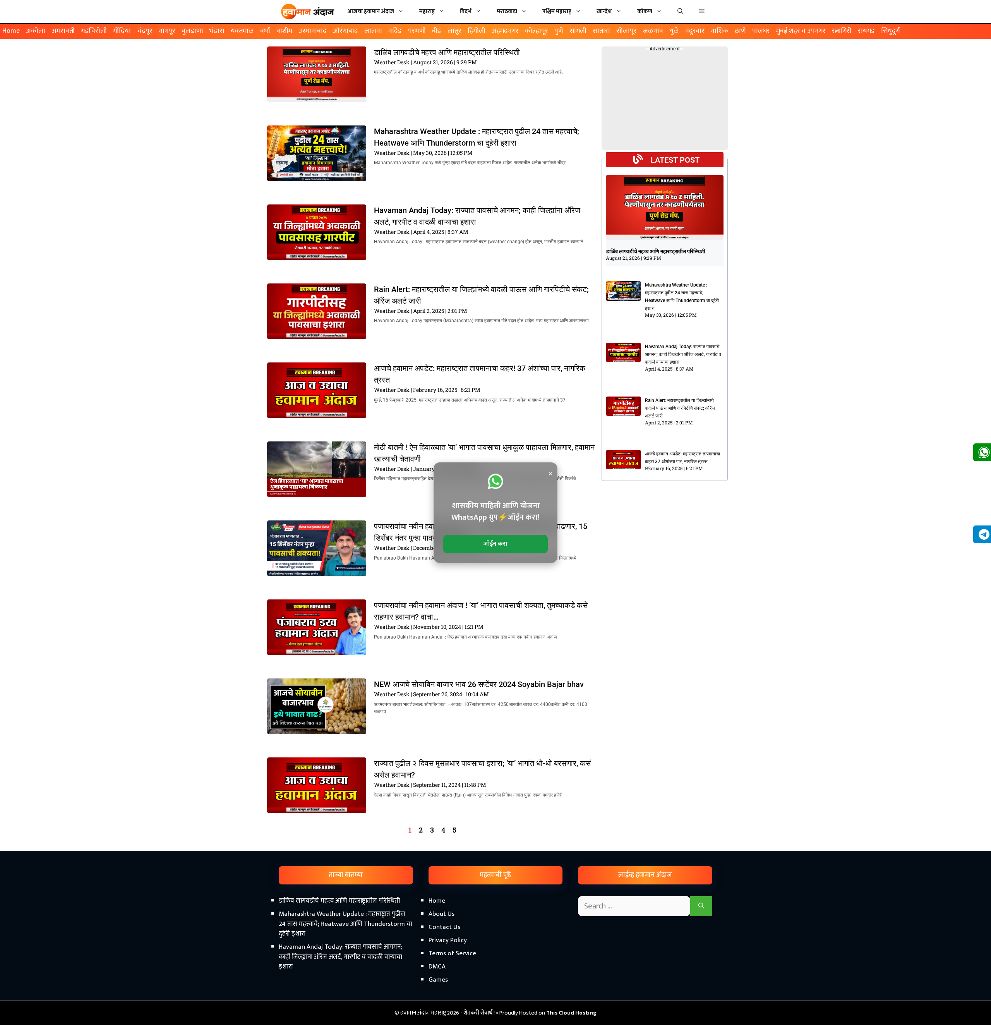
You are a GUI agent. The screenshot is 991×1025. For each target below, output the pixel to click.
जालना (373, 31)
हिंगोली (476, 31)
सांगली (577, 31)
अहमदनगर (505, 31)
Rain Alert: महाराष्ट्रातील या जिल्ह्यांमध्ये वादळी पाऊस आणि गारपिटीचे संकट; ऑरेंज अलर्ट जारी (680, 408)
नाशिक (720, 31)
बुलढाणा (192, 31)
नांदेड (395, 31)
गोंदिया (122, 31)
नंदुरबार (695, 31)
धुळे (674, 31)
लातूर (454, 31)
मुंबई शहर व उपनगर (801, 31)
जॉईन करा (495, 544)
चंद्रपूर (145, 31)
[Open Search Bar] (680, 11)
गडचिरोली (94, 31)
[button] (701, 11)
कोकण (644, 11)
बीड (436, 31)
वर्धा (265, 31)
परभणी (417, 31)
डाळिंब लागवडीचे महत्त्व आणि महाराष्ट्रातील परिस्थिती (447, 52)
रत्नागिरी (842, 31)
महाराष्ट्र (427, 11)
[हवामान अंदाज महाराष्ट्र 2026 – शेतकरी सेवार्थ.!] (308, 11)
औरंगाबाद (345, 31)
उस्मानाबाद (312, 31)
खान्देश (604, 11)
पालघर (761, 31)
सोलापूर (626, 31)
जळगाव (653, 31)
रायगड (866, 31)
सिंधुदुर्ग (890, 31)
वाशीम (284, 31)
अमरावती (63, 31)
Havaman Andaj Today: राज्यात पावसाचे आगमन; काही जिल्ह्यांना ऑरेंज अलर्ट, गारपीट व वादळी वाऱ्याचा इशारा (683, 354)
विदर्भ (465, 11)
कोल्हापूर (536, 31)
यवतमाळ (242, 31)
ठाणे (740, 31)
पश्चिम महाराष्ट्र (556, 11)
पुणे (558, 31)
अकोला (35, 31)
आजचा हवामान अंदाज (371, 11)
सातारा (601, 31)
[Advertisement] (495, 959)
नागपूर (167, 31)
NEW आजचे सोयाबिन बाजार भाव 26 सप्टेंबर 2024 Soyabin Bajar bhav (479, 684)
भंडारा (217, 31)
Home (11, 31)
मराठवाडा (507, 11)
